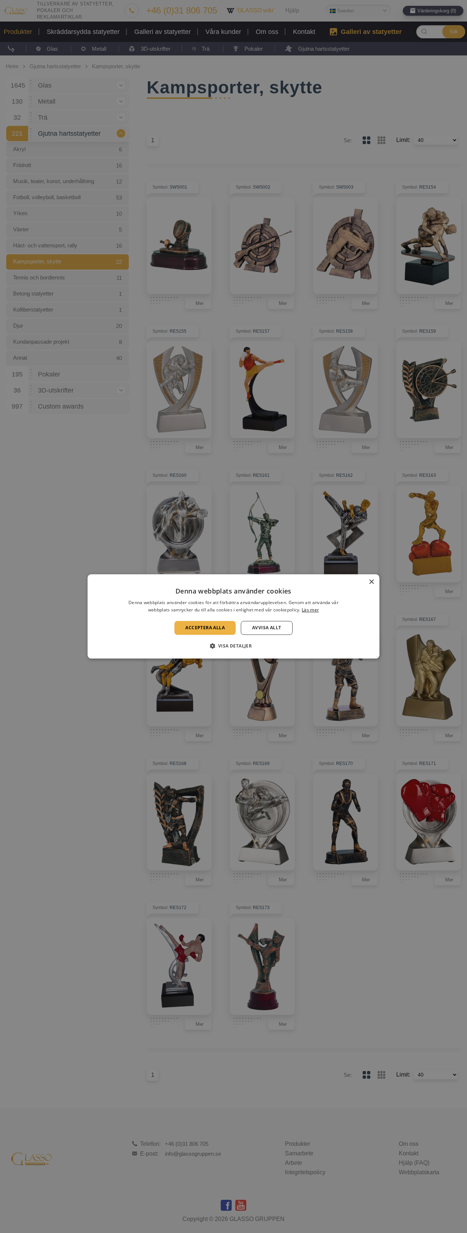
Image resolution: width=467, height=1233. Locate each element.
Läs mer (310, 610)
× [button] (371, 582)
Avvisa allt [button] (266, 628)
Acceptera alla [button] (205, 628)
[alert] (233, 616)
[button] (233, 646)
